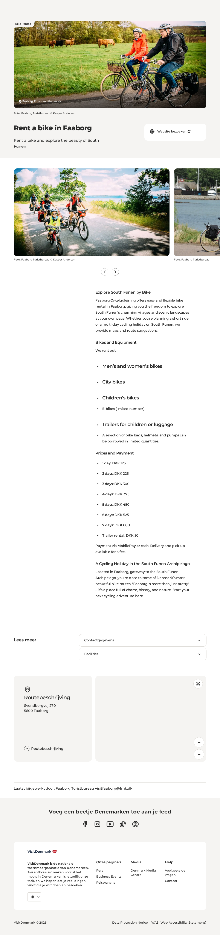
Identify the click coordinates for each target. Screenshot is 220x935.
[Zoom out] (199, 754)
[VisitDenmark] (42, 851)
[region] (150, 719)
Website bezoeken (171, 131)
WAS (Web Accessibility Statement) (178, 922)
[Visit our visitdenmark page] (110, 824)
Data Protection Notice (130, 922)
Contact (171, 881)
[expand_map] (198, 684)
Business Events (108, 876)
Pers (99, 870)
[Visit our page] (97, 824)
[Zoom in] (199, 742)
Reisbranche (106, 882)
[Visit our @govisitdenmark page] (123, 824)
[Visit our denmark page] (85, 824)
